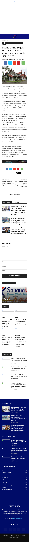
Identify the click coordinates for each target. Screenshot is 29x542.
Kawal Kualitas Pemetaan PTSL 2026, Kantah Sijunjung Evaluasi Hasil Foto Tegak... (19, 409)
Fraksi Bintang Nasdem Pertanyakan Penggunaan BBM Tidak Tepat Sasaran (21, 184)
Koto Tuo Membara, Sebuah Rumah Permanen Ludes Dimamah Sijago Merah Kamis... (7, 341)
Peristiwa (4, 480)
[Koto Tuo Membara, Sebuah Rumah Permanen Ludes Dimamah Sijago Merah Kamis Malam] (8, 332)
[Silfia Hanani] (14, 302)
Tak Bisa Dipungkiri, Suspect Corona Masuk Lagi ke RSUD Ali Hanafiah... (19, 450)
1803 (21, 301)
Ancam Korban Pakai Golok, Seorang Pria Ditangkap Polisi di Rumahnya (19, 376)
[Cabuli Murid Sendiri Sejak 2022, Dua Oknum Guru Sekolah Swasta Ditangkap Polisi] (6, 361)
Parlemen (4, 44)
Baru (8, 40)
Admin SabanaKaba (10, 59)
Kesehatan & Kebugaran (8, 485)
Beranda (4, 40)
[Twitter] (10, 529)
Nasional (4, 487)
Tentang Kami (6, 535)
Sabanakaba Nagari (7, 489)
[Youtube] (23, 529)
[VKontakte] (18, 529)
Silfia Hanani (6, 299)
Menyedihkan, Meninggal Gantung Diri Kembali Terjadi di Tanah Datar (19, 442)
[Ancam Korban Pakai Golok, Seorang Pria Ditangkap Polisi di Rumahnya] (6, 377)
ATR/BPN (4, 210)
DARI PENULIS (16, 202)
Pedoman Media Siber (15, 537)
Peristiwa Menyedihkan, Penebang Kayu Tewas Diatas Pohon (18, 458)
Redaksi (12, 535)
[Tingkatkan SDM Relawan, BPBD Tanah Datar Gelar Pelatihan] (6, 369)
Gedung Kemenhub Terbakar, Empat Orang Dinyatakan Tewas (8, 183)
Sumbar (6, 43)
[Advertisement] (14, 18)
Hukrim (3, 475)
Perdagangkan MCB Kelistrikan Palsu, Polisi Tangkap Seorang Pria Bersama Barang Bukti (8, 323)
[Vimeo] (14, 529)
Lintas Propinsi (5, 477)
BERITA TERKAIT (7, 202)
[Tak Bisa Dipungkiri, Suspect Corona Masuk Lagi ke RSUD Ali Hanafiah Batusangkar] (6, 450)
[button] (26, 36)
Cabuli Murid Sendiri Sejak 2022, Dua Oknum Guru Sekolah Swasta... (19, 360)
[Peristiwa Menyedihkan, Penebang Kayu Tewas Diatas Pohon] (6, 459)
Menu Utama (19, 43)
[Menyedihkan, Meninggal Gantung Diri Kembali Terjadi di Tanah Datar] (6, 442)
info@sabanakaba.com (18, 518)
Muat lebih (14, 393)
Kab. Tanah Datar (13, 43)
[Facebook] (5, 529)
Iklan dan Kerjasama (20, 535)
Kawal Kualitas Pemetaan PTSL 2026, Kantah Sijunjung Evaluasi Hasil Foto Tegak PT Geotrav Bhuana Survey (18, 210)
